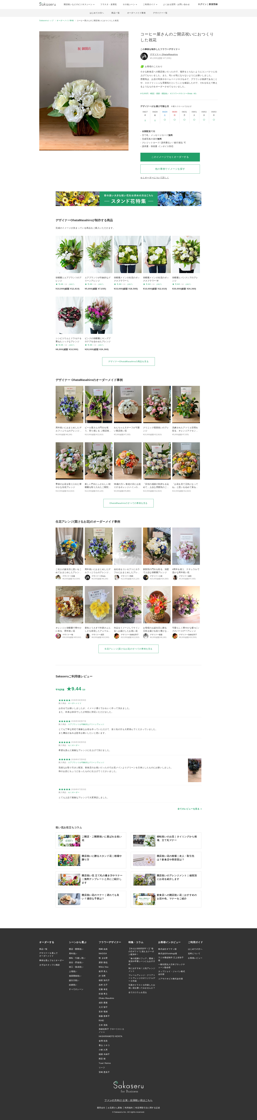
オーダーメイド (75, 703)
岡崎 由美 (103, 949)
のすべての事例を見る (128, 503)
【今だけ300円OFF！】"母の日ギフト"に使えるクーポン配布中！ (141, 951)
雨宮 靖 (102, 1059)
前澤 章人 (103, 971)
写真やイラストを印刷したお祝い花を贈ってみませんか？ (141, 986)
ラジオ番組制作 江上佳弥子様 (171, 959)
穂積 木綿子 (104, 1054)
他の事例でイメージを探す (170, 169)
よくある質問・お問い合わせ (176, 4)
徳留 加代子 (104, 980)
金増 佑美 (103, 1041)
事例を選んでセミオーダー (51, 960)
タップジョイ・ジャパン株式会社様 (171, 972)
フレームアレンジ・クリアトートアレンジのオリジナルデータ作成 (141, 978)
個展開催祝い (75, 976)
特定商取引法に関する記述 (147, 1108)
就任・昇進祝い (76, 962)
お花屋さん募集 (115, 1108)
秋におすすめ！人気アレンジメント (141, 969)
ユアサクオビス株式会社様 (170, 979)
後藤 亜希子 (104, 1016)
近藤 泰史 (103, 989)
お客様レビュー (195, 958)
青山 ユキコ (104, 1045)
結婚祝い (73, 985)
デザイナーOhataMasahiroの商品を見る (128, 361)
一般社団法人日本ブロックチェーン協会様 (171, 965)
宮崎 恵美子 (104, 1072)
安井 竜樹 (103, 1012)
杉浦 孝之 (103, 994)
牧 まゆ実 (103, 958)
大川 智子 (103, 1007)
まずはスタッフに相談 (49, 965)
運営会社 (101, 1108)
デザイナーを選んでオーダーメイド (48, 954)
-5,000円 (144, 94)
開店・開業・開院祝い (160, 94)
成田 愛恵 (103, 1003)
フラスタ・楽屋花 (108, 4)
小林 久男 (103, 1050)
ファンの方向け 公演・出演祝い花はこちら (128, 1100)
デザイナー (164, 54)
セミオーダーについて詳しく (154, 177)
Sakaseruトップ (46, 21)
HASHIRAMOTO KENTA (110, 1036)
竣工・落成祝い (76, 967)
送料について (194, 953)
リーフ (102, 1068)
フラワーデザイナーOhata (181, 94)
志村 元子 (103, 985)
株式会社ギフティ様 (167, 949)
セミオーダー (74, 745)
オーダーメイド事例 (136, 13)
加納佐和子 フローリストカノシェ (111, 1030)
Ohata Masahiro (106, 998)
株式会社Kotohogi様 (167, 953)
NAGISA (103, 953)
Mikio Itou (103, 967)
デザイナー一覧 (160, 13)
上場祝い (73, 971)
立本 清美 (103, 1025)
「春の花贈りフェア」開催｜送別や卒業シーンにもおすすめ (141, 961)
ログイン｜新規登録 (208, 4)
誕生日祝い (74, 980)
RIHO (101, 1020)
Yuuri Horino (105, 1063)
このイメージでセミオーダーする (170, 157)
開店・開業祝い (76, 949)
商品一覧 (115, 13)
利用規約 (129, 1108)
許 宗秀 (102, 976)
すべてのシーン (76, 989)
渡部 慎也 (103, 962)
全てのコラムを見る (137, 992)
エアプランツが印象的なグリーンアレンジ (86, 724)
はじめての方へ (97, 13)
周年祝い (73, 953)
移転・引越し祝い (77, 958)
